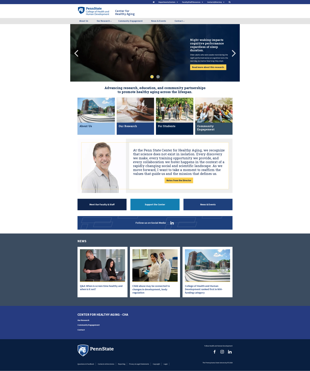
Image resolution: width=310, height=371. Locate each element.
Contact (81, 330)
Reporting (121, 364)
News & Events (158, 20)
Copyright (156, 364)
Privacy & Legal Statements (139, 364)
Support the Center (155, 204)
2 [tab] (158, 77)
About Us (83, 20)
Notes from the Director (179, 180)
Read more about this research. (208, 67)
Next (234, 53)
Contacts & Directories (106, 364)
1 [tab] (152, 77)
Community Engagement (130, 20)
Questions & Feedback (86, 364)
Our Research (83, 320)
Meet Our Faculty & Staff (102, 204)
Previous (76, 53)
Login (166, 364)
